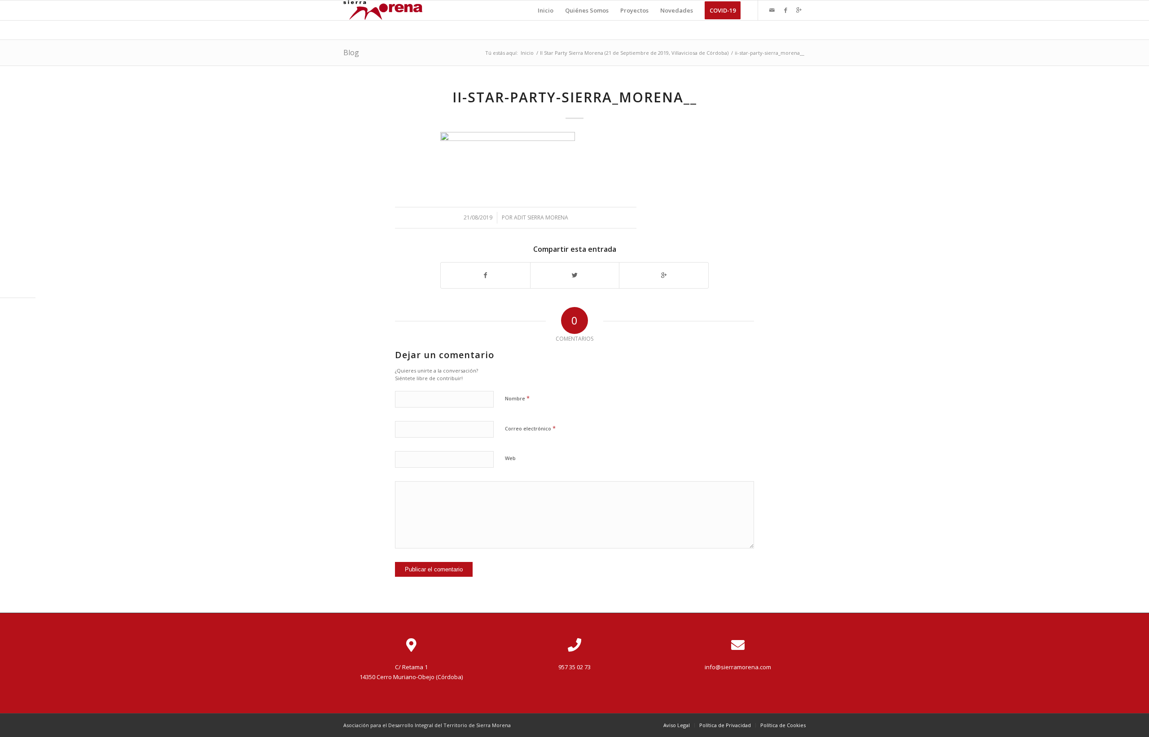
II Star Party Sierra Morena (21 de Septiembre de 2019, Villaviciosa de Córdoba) (634, 52)
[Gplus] (799, 10)
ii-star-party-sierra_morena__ (574, 97)
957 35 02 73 (574, 667)
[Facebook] (785, 10)
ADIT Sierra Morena (541, 217)
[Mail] (772, 10)
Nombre (517, 398)
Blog (351, 52)
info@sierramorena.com (738, 667)
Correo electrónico (530, 428)
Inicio (527, 52)
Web (510, 458)
